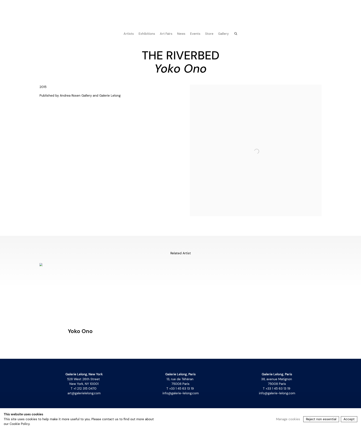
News (181, 34)
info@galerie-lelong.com (180, 393)
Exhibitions (147, 34)
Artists (129, 34)
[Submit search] (236, 33)
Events (195, 34)
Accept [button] (349, 419)
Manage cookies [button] (288, 419)
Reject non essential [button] (321, 419)
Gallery (223, 34)
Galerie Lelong (180, 17)
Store (209, 34)
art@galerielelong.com (84, 393)
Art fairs (166, 34)
